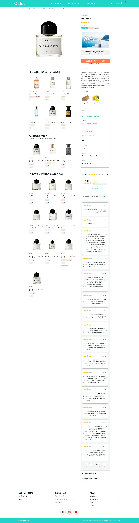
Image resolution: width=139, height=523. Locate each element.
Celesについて (94, 496)
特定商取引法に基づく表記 (96, 520)
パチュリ (89, 123)
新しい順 (103, 196)
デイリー (84, 156)
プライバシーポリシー (115, 520)
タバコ (90, 131)
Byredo (84, 15)
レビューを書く (95, 188)
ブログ (100, 3)
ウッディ (95, 123)
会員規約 (106, 520)
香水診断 (90, 3)
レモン (84, 116)
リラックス (98, 156)
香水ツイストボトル (60, 496)
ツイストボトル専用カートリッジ (64, 499)
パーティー (91, 156)
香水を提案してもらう (75, 3)
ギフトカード (58, 502)
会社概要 (85, 520)
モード (84, 140)
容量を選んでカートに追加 (95, 61)
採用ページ (93, 502)
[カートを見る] (125, 3)
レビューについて (95, 499)
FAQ (20, 499)
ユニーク (84, 148)
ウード (84, 123)
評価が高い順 (86, 196)
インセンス (89, 116)
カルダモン (96, 116)
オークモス (85, 131)
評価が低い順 (95, 196)
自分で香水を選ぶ (57, 3)
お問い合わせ (23, 496)
